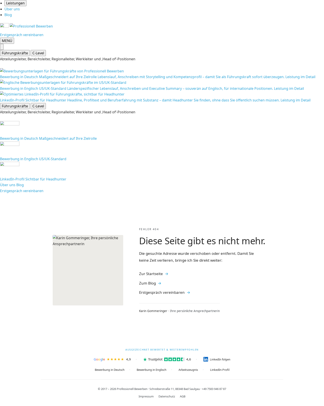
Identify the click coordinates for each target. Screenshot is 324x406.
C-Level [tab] (38, 53)
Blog (8, 14)
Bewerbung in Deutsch (110, 370)
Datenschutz (166, 396)
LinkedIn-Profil (219, 370)
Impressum (146, 396)
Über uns (12, 9)
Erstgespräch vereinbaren (21, 34)
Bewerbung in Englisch (151, 370)
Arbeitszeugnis (188, 370)
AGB (182, 396)
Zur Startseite (151, 273)
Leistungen (15, 3)
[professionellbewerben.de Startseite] (26, 26)
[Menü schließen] (2, 47)
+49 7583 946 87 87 (214, 389)
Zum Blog (147, 283)
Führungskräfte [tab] (15, 53)
